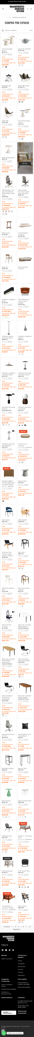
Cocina (20, 969)
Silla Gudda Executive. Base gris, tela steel (23, 191)
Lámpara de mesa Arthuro (8, 408)
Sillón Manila (22, 520)
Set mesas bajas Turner (24, 121)
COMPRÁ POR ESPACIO (19, 17)
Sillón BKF (5, 121)
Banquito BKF (6, 86)
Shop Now (24, 163)
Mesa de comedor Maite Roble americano (8, 660)
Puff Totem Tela (24, 871)
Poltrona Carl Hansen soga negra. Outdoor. (7, 554)
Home (9, 17)
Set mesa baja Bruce (7, 50)
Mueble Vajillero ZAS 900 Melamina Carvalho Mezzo (8, 482)
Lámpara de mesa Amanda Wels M (24, 374)
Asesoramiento (6, 998)
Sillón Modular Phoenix (23, 268)
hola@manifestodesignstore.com (25, 1002)
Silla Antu (21, 552)
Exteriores (21, 975)
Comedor (21, 964)
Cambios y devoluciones (6, 993)
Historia (4, 955)
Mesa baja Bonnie (8, 158)
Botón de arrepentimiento (7, 1012)
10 (30, 927)
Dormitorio (21, 966)
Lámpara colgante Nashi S (25, 337)
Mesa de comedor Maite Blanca (24, 626)
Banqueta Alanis (8, 768)
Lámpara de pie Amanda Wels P (7, 337)
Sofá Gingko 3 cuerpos (23, 234)
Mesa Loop (6, 233)
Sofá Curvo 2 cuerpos (23, 445)
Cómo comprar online (6, 985)
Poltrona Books (7, 871)
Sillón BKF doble (23, 86)
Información (22, 979)
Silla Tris (5, 267)
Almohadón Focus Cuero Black (24, 735)
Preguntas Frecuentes (5, 980)
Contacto (21, 998)
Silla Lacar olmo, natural (24, 589)
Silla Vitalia (6, 520)
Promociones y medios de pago (24, 983)
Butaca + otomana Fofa (25, 837)
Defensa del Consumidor (22, 1012)
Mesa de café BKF (24, 49)
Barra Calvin (22, 768)
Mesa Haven (6, 801)
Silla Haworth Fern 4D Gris (8, 735)
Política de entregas (8, 989)
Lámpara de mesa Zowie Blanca (8, 445)
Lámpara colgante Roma (8, 300)
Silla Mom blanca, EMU (8, 589)
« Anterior (6, 927)
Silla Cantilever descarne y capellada (7, 697)
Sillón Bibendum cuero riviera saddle (23, 301)
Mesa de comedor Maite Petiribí (24, 696)
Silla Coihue (22, 906)
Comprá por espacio (22, 956)
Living (20, 961)
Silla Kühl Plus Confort (6, 626)
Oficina (20, 972)
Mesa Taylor (22, 481)
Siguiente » (17, 929)
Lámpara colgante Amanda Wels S (8, 374)
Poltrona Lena (7, 836)
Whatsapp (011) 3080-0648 (23, 1006)
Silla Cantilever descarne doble (24, 660)
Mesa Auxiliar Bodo (25, 801)
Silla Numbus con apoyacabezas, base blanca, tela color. (8, 192)
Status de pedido (24, 987)
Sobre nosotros (6, 959)
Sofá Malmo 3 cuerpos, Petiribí (7, 907)
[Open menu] (3, 9)
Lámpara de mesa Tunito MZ (24, 408)
